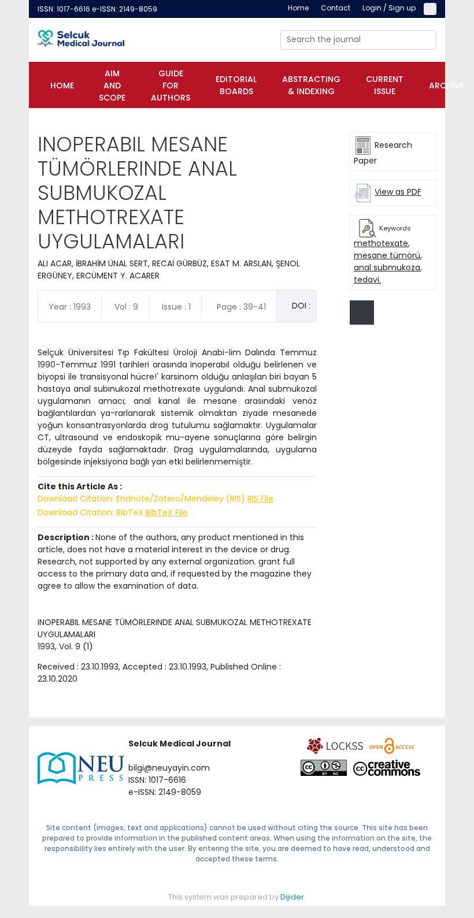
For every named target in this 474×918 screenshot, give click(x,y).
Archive (446, 85)
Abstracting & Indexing (311, 85)
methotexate (381, 243)
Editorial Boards (236, 85)
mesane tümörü (387, 255)
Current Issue (384, 85)
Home (62, 85)
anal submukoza (387, 267)
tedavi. (367, 279)
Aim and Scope (112, 85)
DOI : (301, 305)
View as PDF (398, 192)
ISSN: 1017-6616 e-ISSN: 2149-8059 (97, 9)
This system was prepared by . (237, 896)
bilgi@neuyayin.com (169, 768)
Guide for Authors (170, 85)
